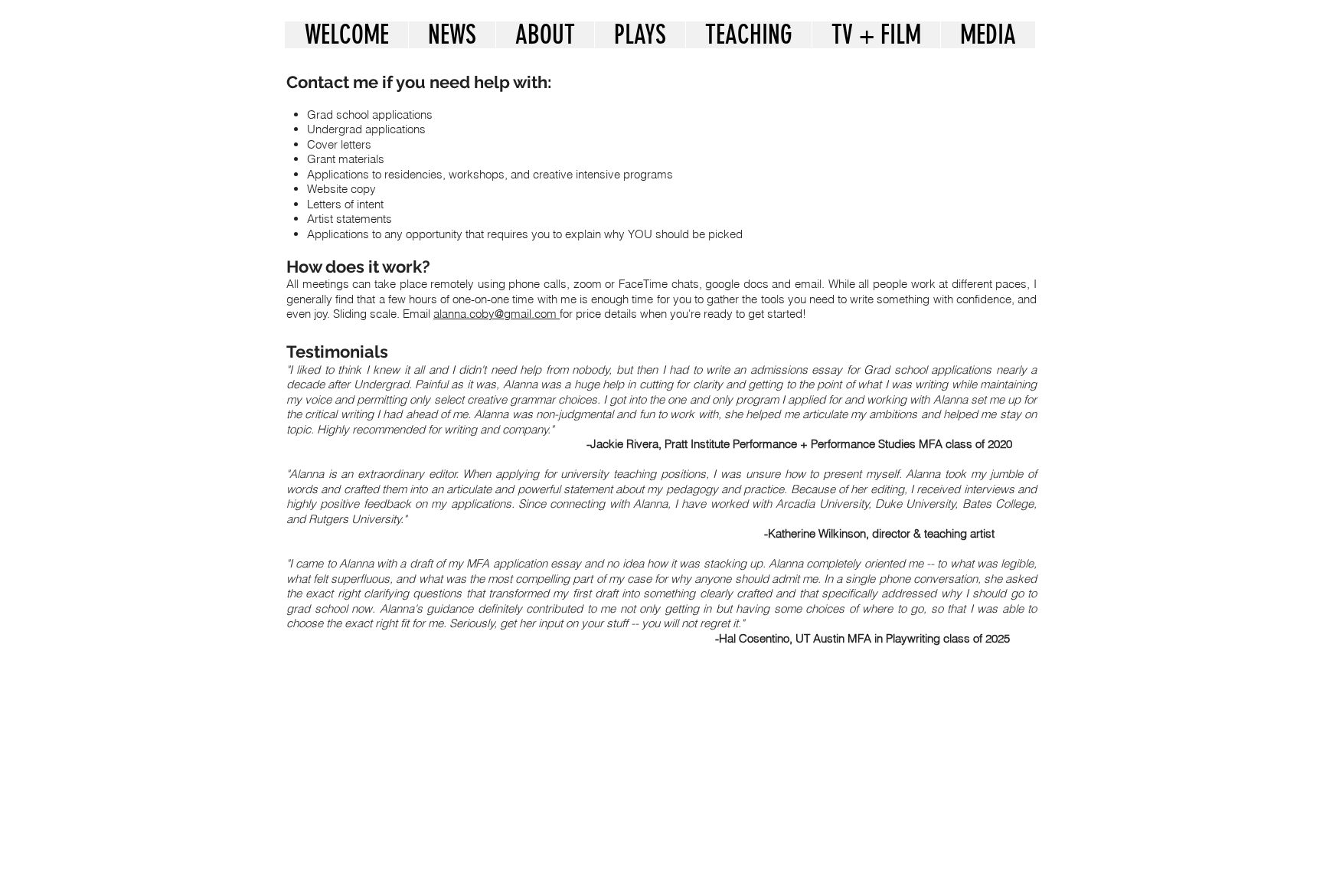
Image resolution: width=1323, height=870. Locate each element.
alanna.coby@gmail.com (496, 313)
